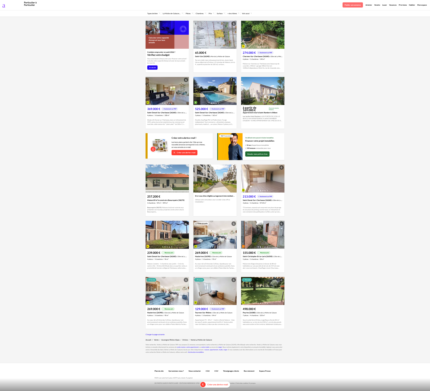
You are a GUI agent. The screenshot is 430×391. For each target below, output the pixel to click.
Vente (156, 340)
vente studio (205, 347)
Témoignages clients (231, 371)
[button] (258, 46)
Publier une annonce (353, 5)
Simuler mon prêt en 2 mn (257, 154)
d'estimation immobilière (196, 352)
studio (221, 350)
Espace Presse (265, 371)
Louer (384, 5)
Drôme (185, 340)
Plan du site (159, 371)
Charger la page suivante (155, 334)
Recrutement (249, 371)
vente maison (181, 347)
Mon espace (422, 5)
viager (220, 347)
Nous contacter (195, 371)
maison (206, 350)
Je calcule (152, 67)
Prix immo (403, 5)
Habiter (412, 5)
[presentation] (243, 35)
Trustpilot (189, 378)
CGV (216, 371)
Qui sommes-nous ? (176, 371)
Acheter (369, 5)
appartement (214, 350)
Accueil (148, 340)
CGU (208, 371)
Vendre (377, 5)
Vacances (393, 5)
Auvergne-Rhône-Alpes (170, 340)
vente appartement (192, 347)
